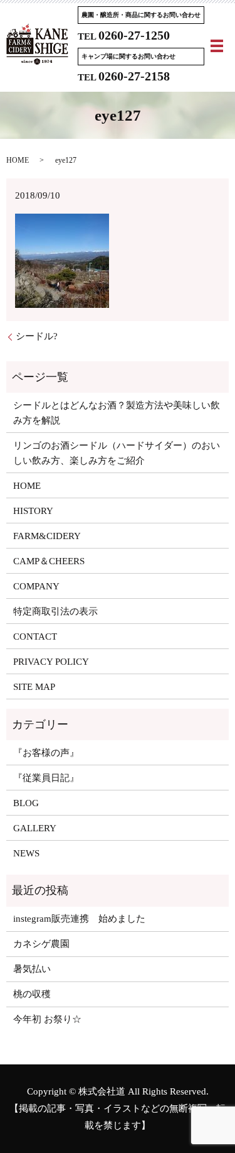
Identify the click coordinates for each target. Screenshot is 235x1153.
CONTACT (35, 636)
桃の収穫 (32, 994)
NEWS (26, 853)
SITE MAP (34, 687)
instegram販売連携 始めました (79, 919)
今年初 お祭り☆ (47, 1019)
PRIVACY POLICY (51, 662)
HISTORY (33, 511)
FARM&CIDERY (47, 536)
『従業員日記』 (46, 778)
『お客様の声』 (46, 753)
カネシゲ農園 (41, 944)
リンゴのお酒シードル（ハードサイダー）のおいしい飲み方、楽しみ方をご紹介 (116, 453)
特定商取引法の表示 (55, 611)
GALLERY (34, 828)
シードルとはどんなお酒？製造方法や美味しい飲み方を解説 (116, 412)
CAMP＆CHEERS (49, 561)
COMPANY (36, 586)
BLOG (26, 803)
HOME (17, 160)
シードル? (37, 336)
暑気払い (32, 969)
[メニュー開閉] (217, 46)
